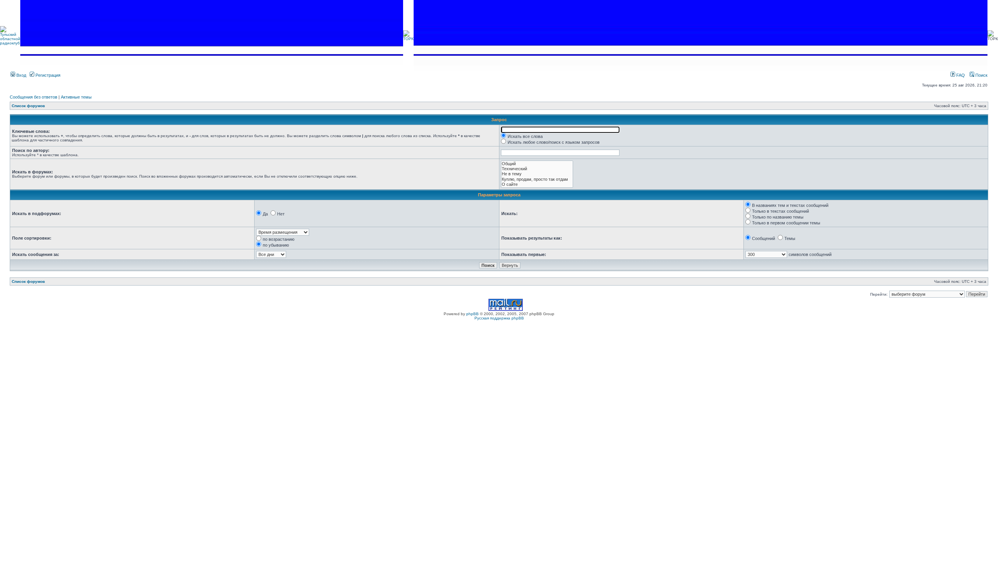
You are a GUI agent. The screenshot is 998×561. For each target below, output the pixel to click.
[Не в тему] (537, 173)
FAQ (960, 75)
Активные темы (76, 97)
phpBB (472, 314)
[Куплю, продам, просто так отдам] (537, 179)
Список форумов (28, 106)
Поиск (980, 75)
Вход (20, 75)
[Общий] (537, 163)
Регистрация (47, 75)
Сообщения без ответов (33, 97)
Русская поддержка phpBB (499, 318)
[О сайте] (537, 184)
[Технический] (537, 168)
